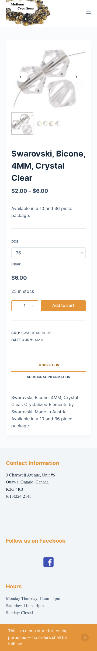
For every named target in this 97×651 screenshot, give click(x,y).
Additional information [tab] (48, 377)
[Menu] (88, 13)
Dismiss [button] (85, 638)
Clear (15, 264)
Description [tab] (48, 365)
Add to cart (63, 305)
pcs (14, 241)
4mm (39, 340)
